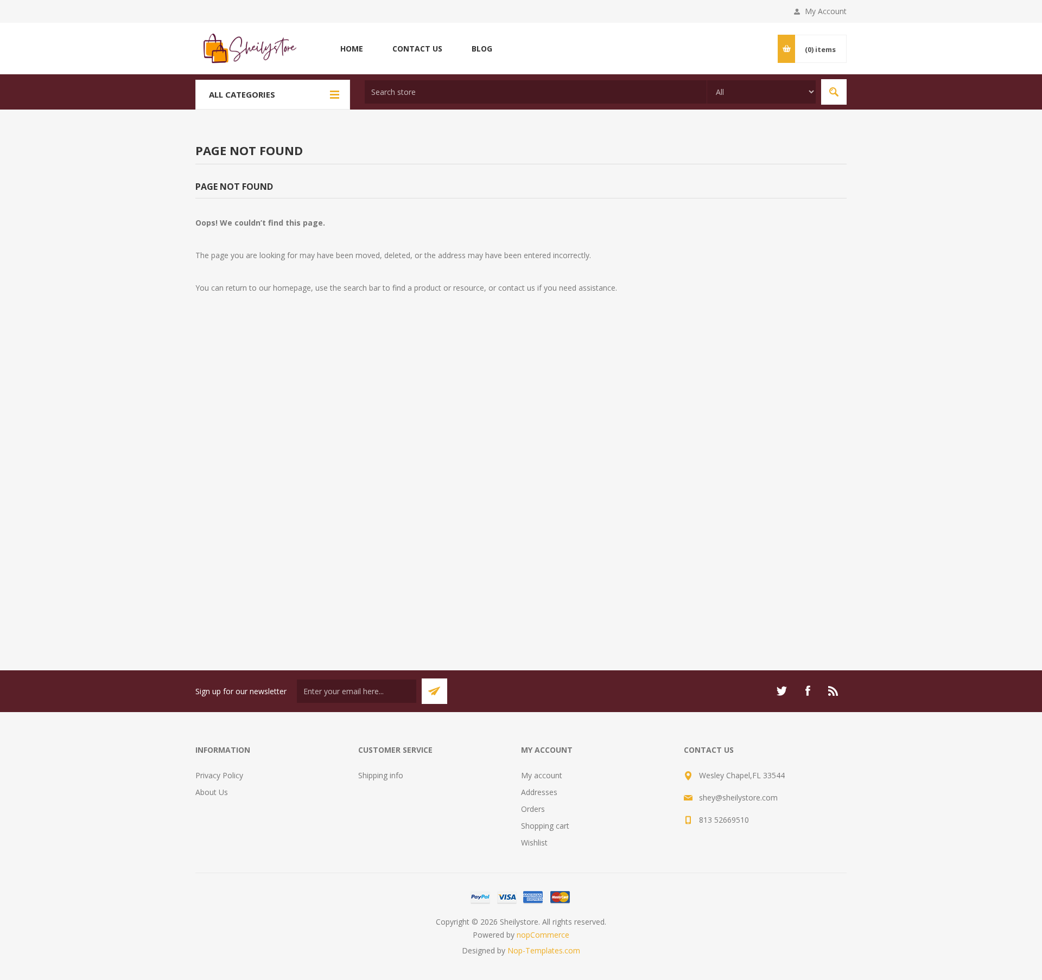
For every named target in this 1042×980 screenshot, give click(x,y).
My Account (826, 11)
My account (541, 775)
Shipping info (380, 775)
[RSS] (833, 691)
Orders (533, 809)
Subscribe (434, 691)
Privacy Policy (219, 775)
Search (834, 92)
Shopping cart (545, 826)
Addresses (539, 792)
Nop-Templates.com (543, 950)
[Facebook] (807, 691)
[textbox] (536, 92)
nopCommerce (543, 935)
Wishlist (534, 842)
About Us (211, 792)
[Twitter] (781, 691)
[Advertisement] (521, 507)
